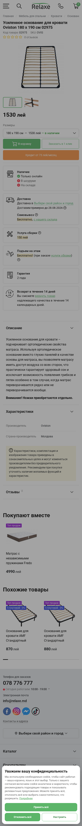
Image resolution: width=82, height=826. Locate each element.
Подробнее (26, 798)
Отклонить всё (22, 817)
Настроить (59, 817)
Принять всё (41, 807)
